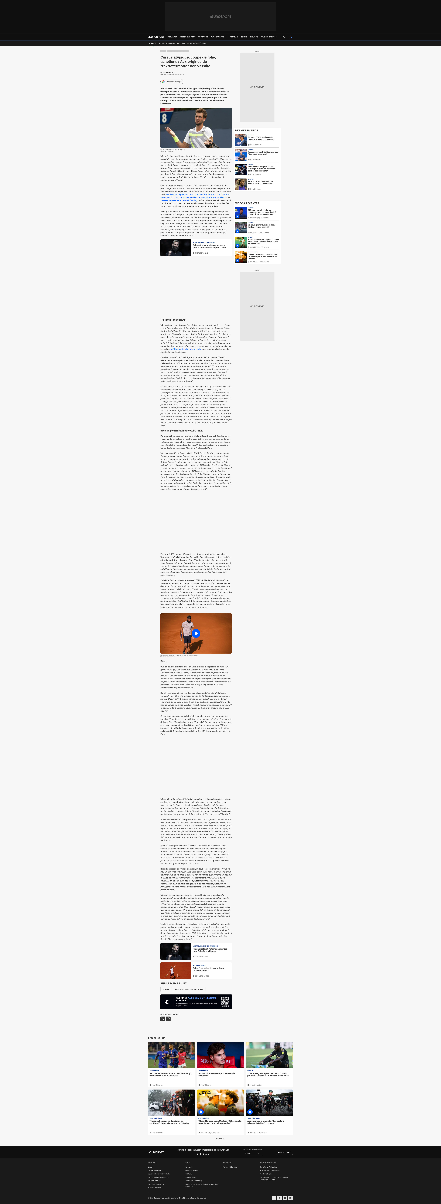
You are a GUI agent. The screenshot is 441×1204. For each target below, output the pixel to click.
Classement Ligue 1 (155, 1170)
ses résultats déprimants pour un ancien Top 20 (188, 194)
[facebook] (274, 1198)
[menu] (284, 36)
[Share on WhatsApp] (168, 1019)
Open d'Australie (191, 1170)
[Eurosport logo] (156, 37)
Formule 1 (188, 1167)
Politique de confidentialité (269, 1170)
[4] (206, 1154)
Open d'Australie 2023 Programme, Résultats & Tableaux (201, 1185)
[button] (196, 633)
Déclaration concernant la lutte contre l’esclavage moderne (274, 1178)
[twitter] (279, 1198)
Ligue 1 (150, 1167)
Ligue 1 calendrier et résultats (159, 1174)
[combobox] (252, 1153)
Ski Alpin (188, 1174)
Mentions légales (266, 1174)
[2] (200, 1154)
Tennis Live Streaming (193, 1181)
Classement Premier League (158, 1177)
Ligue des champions (156, 1184)
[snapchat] (285, 1198)
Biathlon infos (190, 1177)
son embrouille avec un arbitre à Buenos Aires (203, 197)
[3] (203, 1154)
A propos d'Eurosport (230, 1167)
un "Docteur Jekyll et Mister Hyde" (186, 349)
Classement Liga (154, 1181)
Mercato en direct (154, 1188)
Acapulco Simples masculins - (178, 51)
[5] (208, 1154)
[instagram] (290, 1198)
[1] (197, 1154)
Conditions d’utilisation (268, 1167)
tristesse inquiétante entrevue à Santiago (179, 200)
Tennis (163, 51)
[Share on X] (162, 1019)
